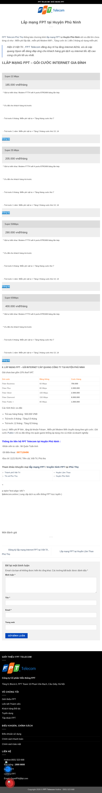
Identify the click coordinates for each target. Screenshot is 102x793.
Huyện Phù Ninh (63, 476)
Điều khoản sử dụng (11, 734)
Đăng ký (6, 139)
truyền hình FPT (56, 467)
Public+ (11, 433)
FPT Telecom (32, 47)
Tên (7, 598)
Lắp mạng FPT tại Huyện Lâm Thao (77, 551)
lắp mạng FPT (53, 37)
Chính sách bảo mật (11, 744)
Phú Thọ (74, 467)
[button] (3, 10)
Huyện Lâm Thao (63, 472)
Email (8, 610)
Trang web (10, 622)
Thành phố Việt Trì (12, 472)
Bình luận (10, 575)
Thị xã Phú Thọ (11, 476)
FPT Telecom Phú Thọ (12, 37)
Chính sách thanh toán (12, 739)
